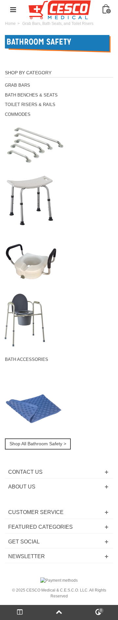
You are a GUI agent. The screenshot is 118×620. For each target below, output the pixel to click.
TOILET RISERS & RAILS (30, 104)
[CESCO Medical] (59, 9)
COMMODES (17, 114)
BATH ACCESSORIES (26, 359)
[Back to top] (59, 612)
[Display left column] (19, 612)
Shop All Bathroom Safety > (38, 443)
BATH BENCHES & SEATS (31, 95)
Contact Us (25, 472)
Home (10, 23)
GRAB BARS (17, 85)
